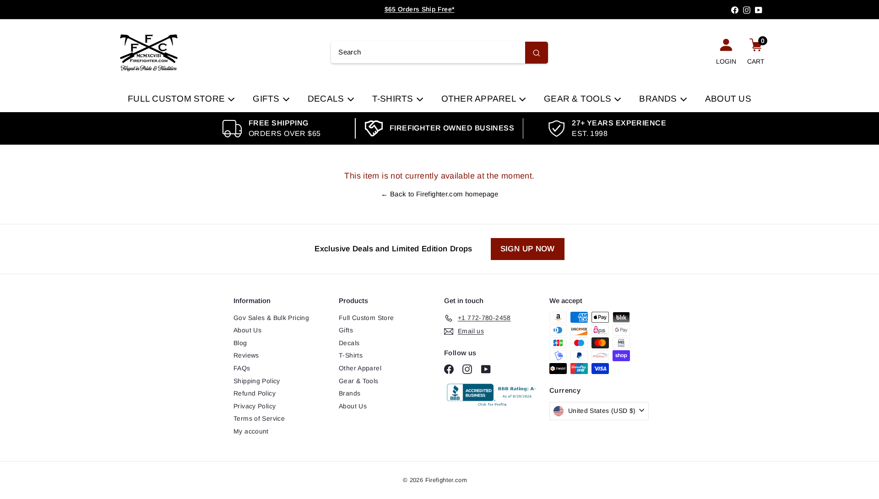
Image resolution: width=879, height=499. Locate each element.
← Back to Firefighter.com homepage (439, 194)
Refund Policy (254, 393)
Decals (327, 98)
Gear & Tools (578, 98)
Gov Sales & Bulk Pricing (271, 317)
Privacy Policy (254, 406)
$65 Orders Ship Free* (420, 9)
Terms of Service (259, 418)
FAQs (241, 368)
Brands (659, 98)
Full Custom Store (177, 98)
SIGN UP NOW (527, 248)
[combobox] (439, 52)
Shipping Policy (256, 381)
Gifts (267, 98)
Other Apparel (479, 98)
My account (251, 431)
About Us (728, 98)
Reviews (246, 355)
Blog (240, 343)
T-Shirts (394, 98)
